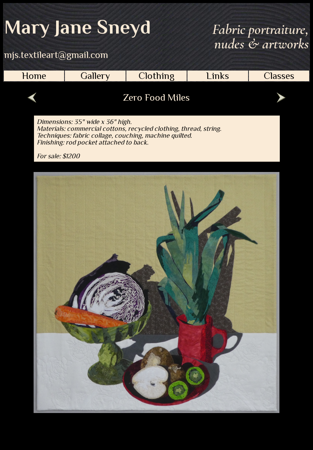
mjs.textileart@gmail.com (56, 55)
